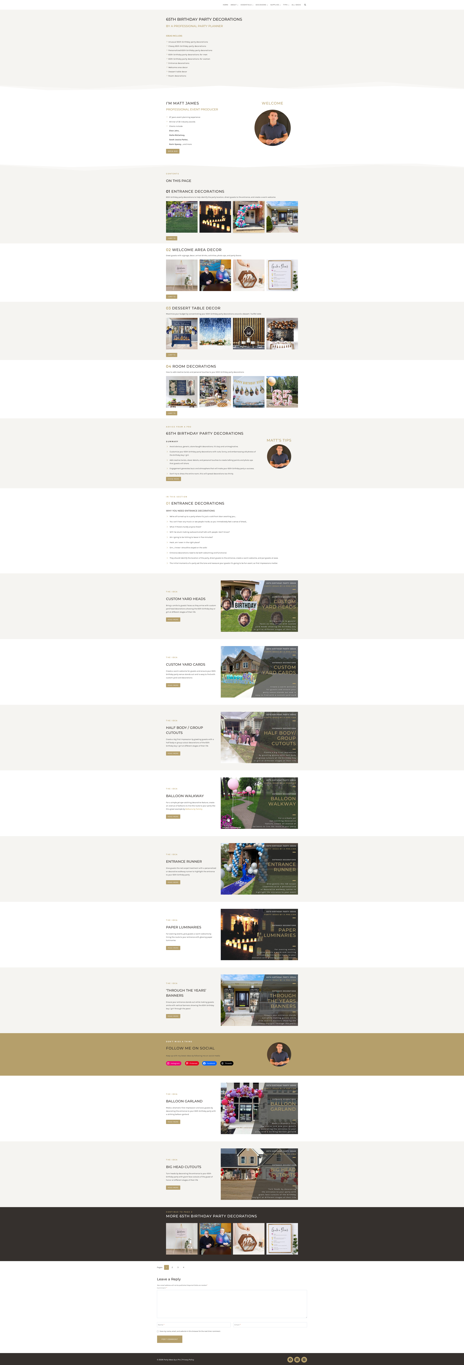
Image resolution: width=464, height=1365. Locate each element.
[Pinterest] (304, 1360)
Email (237, 1325)
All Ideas (296, 5)
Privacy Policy (188, 1359)
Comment (162, 1288)
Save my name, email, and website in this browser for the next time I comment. (190, 1331)
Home (225, 5)
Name (161, 1325)
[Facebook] (290, 1360)
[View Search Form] (305, 5)
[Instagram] (297, 1360)
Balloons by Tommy (193, 809)
